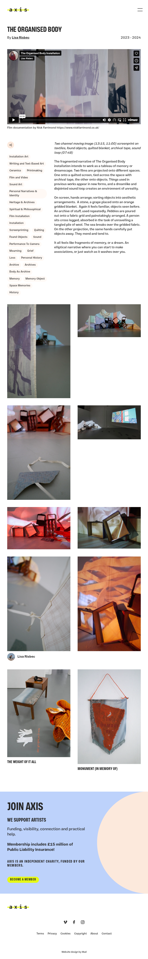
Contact (107, 933)
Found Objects (18, 237)
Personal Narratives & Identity (23, 193)
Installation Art (18, 156)
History (14, 292)
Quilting (39, 230)
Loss (12, 258)
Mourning (15, 251)
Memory (14, 279)
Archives (30, 265)
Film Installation (19, 216)
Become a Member (23, 879)
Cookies (65, 933)
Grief (30, 251)
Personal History (31, 258)
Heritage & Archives (22, 202)
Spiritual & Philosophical (25, 209)
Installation (16, 223)
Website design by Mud (74, 952)
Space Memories (19, 285)
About (94, 933)
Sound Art (15, 184)
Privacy (52, 933)
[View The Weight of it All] (38, 717)
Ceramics (15, 170)
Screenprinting (18, 230)
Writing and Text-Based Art (26, 164)
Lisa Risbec (20, 37)
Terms (40, 933)
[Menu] (140, 10)
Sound (37, 237)
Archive (14, 265)
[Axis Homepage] (18, 9)
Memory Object (35, 279)
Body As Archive (19, 271)
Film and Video (18, 177)
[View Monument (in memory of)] (109, 721)
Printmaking (34, 170)
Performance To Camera (24, 244)
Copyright (80, 933)
